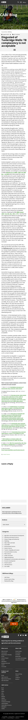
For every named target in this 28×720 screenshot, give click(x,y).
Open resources (4, 677)
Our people (3, 666)
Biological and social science (5, 664)
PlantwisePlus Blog (8, 581)
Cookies (4, 718)
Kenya (2, 694)
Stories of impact (4, 658)
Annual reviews (18, 651)
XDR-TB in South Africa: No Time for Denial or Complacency (13, 443)
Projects (3, 659)
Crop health (7, 544)
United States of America (6, 705)
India (2, 693)
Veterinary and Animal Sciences (11, 537)
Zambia (3, 708)
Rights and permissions (6, 678)
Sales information (5, 680)
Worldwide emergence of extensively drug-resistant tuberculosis (12, 387)
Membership (18, 656)
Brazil (2, 688)
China (2, 689)
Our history (17, 654)
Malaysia (3, 696)
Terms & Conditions (20, 716)
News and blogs (18, 674)
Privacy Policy (11, 716)
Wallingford (3, 707)
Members (17, 679)
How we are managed (19, 659)
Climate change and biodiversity (11, 539)
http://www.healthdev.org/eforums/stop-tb (12, 450)
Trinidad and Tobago (5, 701)
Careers (17, 675)
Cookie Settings (10, 718)
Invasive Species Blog (9, 579)
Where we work (4, 651)
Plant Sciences (7, 553)
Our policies (17, 653)
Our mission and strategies (20, 658)
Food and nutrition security (10, 552)
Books (2, 675)
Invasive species (8, 562)
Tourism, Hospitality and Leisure (11, 550)
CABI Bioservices (8, 564)
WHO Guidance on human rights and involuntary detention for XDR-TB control (12, 439)
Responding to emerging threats (6, 655)
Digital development (9, 557)
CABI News (7, 577)
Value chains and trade (9, 542)
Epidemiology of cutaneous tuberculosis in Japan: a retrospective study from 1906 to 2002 (12, 408)
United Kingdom (4, 703)
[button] (18, 635)
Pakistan (3, 698)
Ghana (2, 691)
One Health (7, 566)
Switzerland (3, 700)
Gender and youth (8, 555)
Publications (3, 661)
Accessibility (4, 716)
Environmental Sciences (9, 546)
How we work (4, 653)
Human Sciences (6, 454)
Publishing (6, 541)
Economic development (9, 561)
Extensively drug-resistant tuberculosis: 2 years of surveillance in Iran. (13, 432)
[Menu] (14, 50)
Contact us (17, 677)
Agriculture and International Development (14, 535)
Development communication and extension (14, 559)
